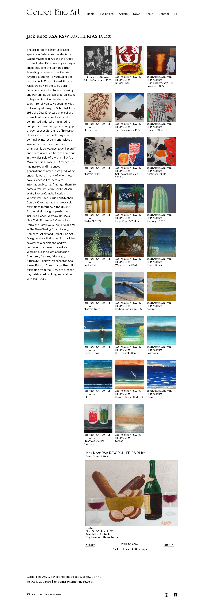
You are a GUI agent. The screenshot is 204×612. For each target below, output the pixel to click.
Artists (123, 13)
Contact (164, 13)
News (136, 13)
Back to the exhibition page (129, 549)
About (149, 13)
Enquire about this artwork (101, 537)
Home (91, 13)
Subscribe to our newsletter (46, 594)
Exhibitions (106, 13)
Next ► (169, 544)
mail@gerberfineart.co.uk (77, 581)
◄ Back (90, 544)
